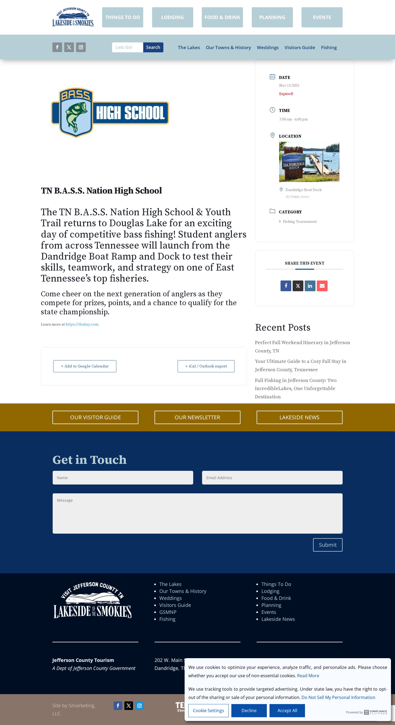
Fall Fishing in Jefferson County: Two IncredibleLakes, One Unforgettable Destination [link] (296, 388)
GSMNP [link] (168, 612)
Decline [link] (249, 710)
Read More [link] (308, 676)
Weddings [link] (268, 47)
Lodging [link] (270, 591)
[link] (73, 25)
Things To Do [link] (276, 584)
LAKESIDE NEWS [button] (299, 417)
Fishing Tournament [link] (300, 221)
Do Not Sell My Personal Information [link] (338, 697)
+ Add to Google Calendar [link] (85, 366)
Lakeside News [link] (278, 619)
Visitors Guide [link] (300, 47)
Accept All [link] (287, 710)
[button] (57, 47)
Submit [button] (328, 544)
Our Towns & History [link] (228, 47)
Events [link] (268, 612)
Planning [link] (271, 605)
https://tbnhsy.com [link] (82, 324)
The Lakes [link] (189, 47)
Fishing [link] (329, 47)
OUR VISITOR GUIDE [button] (95, 417)
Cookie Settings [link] (208, 710)
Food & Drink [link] (276, 598)
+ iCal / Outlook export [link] (206, 366)
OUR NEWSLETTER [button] (197, 417)
